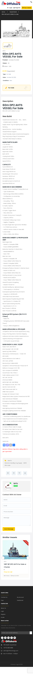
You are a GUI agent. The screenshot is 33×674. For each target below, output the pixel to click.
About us (3, 608)
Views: (5, 63)
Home (3, 12)
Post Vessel (27, 8)
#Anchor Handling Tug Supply (13, 463)
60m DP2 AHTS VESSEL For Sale (10, 14)
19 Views (7, 575)
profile (2, 617)
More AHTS (5, 437)
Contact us (4, 597)
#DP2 (25, 463)
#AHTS (10, 460)
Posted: (5, 60)
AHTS (4, 51)
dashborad (20, 600)
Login (10, 8)
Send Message (8, 529)
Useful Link (5, 441)
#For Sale (7, 465)
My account (20, 597)
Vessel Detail (13, 12)
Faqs (2, 600)
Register (17, 8)
